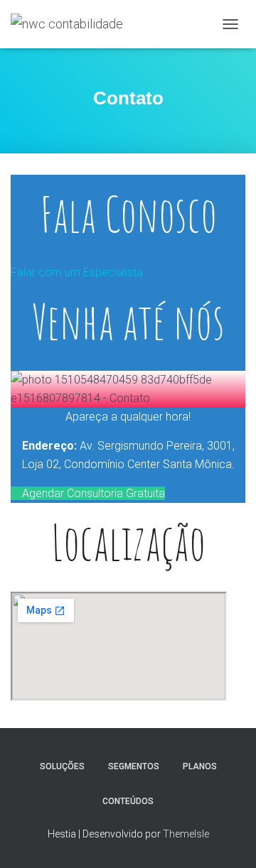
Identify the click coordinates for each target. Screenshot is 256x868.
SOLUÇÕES (62, 766)
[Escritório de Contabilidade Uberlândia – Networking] (72, 24)
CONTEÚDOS (128, 801)
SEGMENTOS (133, 766)
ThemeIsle (186, 834)
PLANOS (200, 766)
